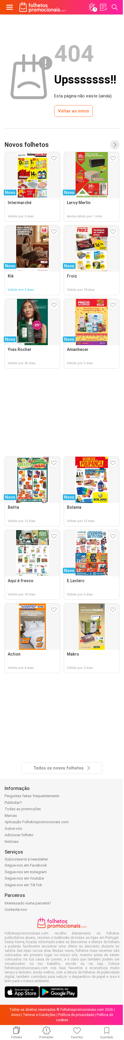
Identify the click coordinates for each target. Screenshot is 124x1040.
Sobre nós (13, 828)
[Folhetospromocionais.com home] (42, 7)
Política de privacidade (76, 1015)
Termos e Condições (39, 1015)
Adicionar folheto (19, 835)
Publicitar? (13, 802)
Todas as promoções (23, 809)
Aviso (15, 1015)
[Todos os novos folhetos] (114, 144)
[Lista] (103, 7)
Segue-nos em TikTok (23, 885)
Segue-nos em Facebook (26, 865)
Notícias (11, 841)
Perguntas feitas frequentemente (32, 796)
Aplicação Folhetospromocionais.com (37, 822)
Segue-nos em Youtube (24, 878)
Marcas (11, 815)
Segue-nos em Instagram (26, 872)
